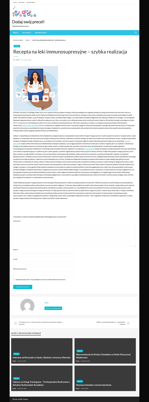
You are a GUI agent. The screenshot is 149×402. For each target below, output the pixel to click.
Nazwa (15, 249)
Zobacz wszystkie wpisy (53, 308)
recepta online (89, 149)
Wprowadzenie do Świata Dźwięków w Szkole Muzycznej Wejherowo (103, 356)
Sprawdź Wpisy (30, 2)
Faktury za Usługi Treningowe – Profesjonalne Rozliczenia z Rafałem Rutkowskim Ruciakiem (41, 383)
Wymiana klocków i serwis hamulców (93, 385)
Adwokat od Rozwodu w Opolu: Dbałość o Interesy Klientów (42, 357)
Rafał (18, 60)
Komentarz (17, 221)
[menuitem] (15, 32)
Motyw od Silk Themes (20, 399)
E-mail (15, 259)
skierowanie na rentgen (31, 125)
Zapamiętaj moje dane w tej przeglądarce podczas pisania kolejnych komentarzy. (40, 279)
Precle (15, 2)
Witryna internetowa (19, 269)
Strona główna (18, 40)
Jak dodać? (22, 2)
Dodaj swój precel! (28, 21)
